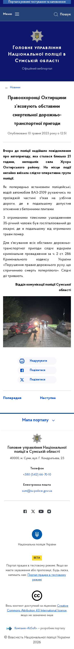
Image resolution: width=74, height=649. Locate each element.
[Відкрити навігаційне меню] (17, 14)
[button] (37, 420)
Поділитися (37, 370)
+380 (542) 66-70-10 (37, 474)
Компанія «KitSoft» (26, 628)
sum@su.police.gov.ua (37, 491)
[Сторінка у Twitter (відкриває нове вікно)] (33, 511)
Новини (15, 87)
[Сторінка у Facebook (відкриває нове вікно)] (25, 511)
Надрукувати (38, 360)
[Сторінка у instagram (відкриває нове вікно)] (49, 511)
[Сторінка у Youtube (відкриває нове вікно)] (41, 511)
